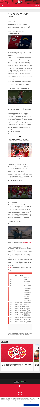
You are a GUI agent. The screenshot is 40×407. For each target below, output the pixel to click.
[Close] (38, 398)
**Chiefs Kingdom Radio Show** (17, 26)
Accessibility (20, 395)
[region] (20, 402)
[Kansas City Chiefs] (20, 386)
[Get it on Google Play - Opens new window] (23, 382)
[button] (20, 42)
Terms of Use (20, 392)
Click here (10, 267)
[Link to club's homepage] (2, 5)
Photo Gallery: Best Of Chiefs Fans (17, 139)
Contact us (20, 394)
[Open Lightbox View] (20, 152)
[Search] (36, 5)
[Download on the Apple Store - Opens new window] (16, 382)
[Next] (24, 157)
